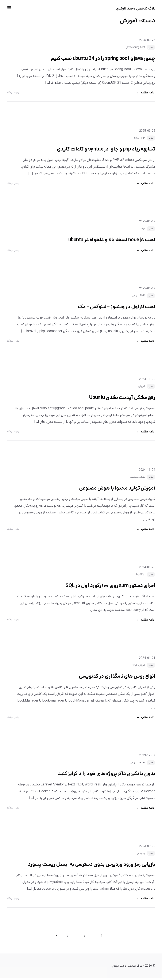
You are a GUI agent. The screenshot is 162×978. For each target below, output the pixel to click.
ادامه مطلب (145, 92)
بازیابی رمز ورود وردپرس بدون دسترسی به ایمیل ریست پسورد (91, 864)
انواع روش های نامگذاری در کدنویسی (117, 676)
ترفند (142, 228)
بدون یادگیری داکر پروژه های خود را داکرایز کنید (106, 773)
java (129, 47)
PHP (142, 138)
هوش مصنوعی (137, 477)
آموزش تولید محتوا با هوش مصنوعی (117, 488)
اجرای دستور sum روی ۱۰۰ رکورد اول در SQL (110, 585)
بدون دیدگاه (13, 92)
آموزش (141, 386)
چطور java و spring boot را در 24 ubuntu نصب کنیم (103, 58)
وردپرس (141, 853)
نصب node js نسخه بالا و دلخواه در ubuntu (111, 239)
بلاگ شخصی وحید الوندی (135, 8)
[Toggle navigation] (9, 7)
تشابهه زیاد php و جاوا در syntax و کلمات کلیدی (106, 149)
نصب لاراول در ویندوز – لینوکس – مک (116, 306)
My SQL (140, 574)
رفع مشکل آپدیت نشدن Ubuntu (122, 397)
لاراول (135, 295)
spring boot (138, 47)
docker (141, 762)
